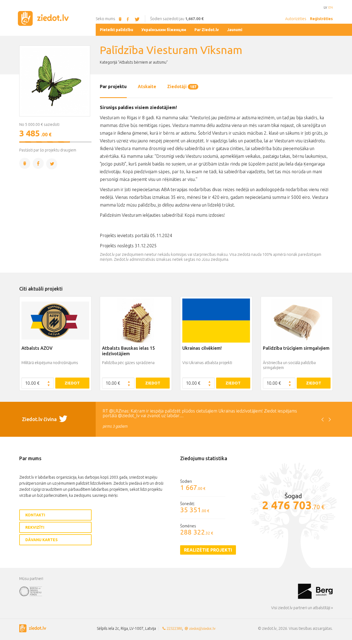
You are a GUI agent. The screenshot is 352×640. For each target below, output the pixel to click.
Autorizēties (295, 19)
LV (325, 7)
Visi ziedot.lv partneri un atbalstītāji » (302, 608)
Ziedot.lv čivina (40, 419)
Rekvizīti (34, 527)
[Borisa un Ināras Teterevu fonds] (158, 591)
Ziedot (72, 383)
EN (330, 7)
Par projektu (113, 86)
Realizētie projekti (208, 549)
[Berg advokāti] (315, 591)
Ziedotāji (181, 86)
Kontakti (35, 515)
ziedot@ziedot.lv (202, 628)
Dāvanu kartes (41, 540)
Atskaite (147, 86)
